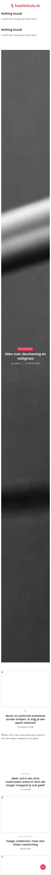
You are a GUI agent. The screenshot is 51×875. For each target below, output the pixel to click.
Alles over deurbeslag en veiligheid (25, 356)
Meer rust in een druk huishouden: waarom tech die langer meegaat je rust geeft (25, 782)
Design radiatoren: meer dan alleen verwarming (25, 842)
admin (17, 363)
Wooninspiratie (25, 349)
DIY (25, 711)
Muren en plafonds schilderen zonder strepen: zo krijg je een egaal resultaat (25, 719)
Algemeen (25, 774)
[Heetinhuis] (25, 5)
